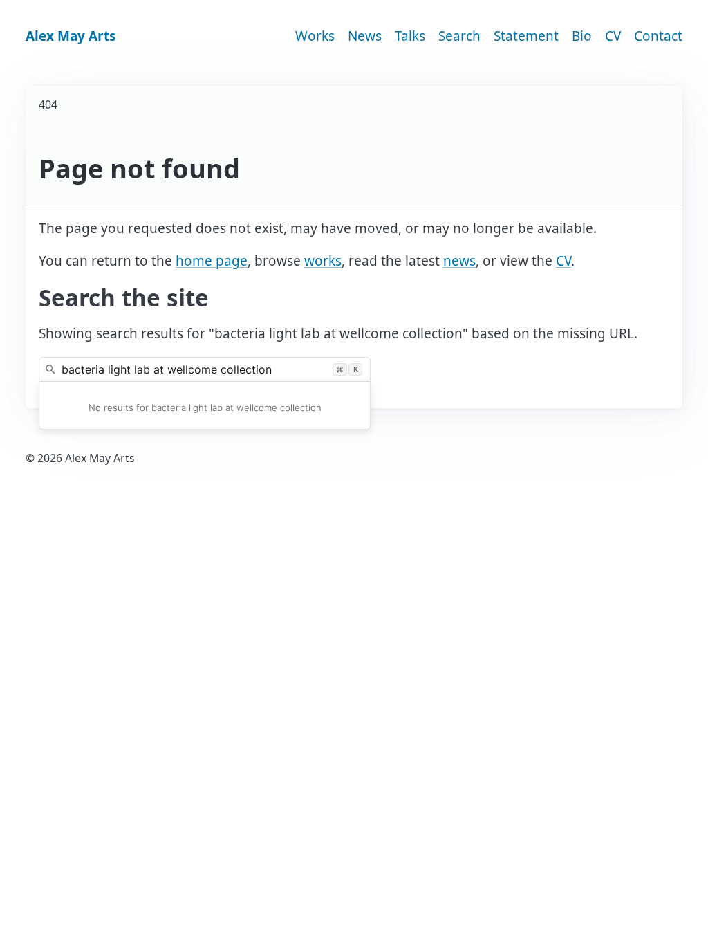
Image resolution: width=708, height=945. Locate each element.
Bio (582, 36)
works (323, 261)
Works (315, 36)
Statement (526, 36)
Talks (410, 36)
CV (613, 36)
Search (459, 36)
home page (212, 261)
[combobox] (205, 369)
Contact (658, 36)
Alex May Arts (70, 36)
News (365, 36)
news (459, 261)
